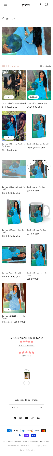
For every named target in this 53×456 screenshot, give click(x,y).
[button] (6, 4)
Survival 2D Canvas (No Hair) (38, 144)
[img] (26, 341)
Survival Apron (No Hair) (36, 187)
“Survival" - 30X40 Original (37, 103)
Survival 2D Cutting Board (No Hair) (13, 188)
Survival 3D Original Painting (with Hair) (13, 145)
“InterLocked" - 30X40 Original (14, 103)
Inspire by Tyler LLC (15, 441)
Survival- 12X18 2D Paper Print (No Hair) (13, 317)
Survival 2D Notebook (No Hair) (37, 274)
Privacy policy (13, 446)
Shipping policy (41, 446)
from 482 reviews (26, 345)
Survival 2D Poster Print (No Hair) (13, 231)
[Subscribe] (40, 407)
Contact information (27, 450)
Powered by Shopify (30, 441)
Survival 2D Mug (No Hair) (37, 230)
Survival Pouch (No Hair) (11, 273)
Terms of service (27, 446)
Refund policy (45, 441)
